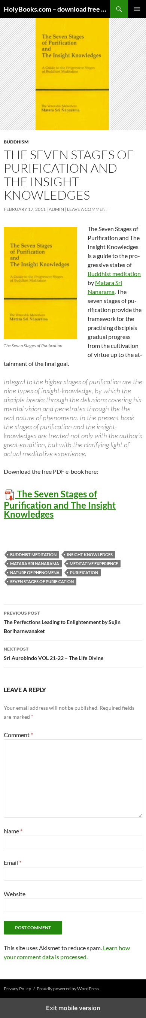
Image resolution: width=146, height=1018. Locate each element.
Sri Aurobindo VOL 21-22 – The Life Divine (53, 653)
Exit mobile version (73, 1008)
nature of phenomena (35, 572)
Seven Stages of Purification (42, 581)
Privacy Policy (17, 988)
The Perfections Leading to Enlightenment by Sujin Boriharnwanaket (62, 622)
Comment (18, 734)
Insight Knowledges (90, 554)
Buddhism (16, 142)
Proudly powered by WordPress (68, 988)
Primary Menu (137, 9)
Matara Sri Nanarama (34, 563)
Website (14, 893)
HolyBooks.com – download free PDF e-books (57, 9)
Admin (56, 209)
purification (84, 572)
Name (13, 830)
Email (12, 862)
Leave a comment (87, 209)
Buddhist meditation (114, 273)
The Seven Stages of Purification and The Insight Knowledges (60, 503)
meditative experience (94, 563)
